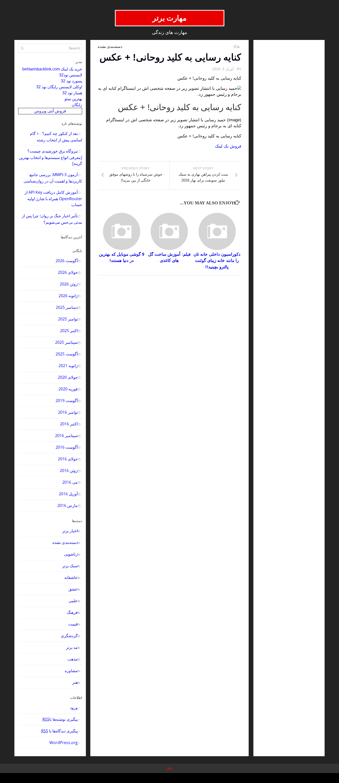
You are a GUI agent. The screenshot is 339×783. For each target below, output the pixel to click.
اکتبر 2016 (69, 424)
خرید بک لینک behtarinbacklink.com (52, 69)
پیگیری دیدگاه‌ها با (59, 731)
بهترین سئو (73, 99)
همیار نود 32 (72, 93)
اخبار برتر (70, 530)
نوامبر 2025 (68, 319)
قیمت (73, 624)
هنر (75, 682)
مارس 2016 (67, 505)
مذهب (73, 659)
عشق (73, 589)
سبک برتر (70, 565)
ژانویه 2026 (68, 295)
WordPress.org (63, 742)
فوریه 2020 (68, 389)
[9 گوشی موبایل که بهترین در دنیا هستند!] (121, 231)
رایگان (77, 105)
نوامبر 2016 (68, 412)
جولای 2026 (68, 272)
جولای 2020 (68, 377)
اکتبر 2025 (69, 330)
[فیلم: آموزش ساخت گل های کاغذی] (169, 231)
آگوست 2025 (67, 354)
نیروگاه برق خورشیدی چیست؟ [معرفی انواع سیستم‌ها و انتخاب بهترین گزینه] (50, 157)
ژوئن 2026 (69, 284)
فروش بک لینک (228, 146)
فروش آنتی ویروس (50, 111)
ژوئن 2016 (69, 470)
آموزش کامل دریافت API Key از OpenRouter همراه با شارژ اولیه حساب (53, 198)
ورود (74, 707)
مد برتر (72, 647)
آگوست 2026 (67, 260)
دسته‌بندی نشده (65, 542)
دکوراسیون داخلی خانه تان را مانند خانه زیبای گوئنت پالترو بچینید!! (217, 260)
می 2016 (70, 482)
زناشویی (71, 554)
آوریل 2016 (68, 494)
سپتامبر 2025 (66, 342)
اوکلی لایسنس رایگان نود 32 (59, 87)
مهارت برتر (169, 18)
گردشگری (69, 635)
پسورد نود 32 (71, 81)
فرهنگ (72, 612)
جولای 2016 (68, 459)
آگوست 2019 (67, 400)
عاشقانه (71, 577)
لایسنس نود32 (70, 75)
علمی (73, 600)
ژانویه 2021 (68, 365)
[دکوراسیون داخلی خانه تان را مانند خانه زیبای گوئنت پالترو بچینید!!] (217, 231)
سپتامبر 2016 (66, 435)
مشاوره (71, 670)
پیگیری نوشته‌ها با (60, 719)
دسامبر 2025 (67, 307)
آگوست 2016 (67, 447)
